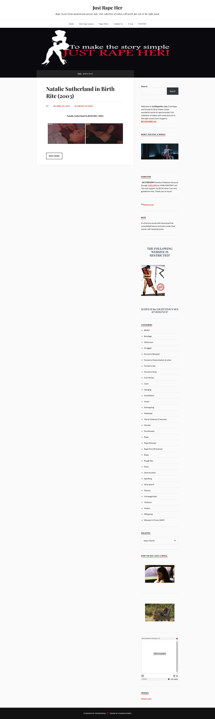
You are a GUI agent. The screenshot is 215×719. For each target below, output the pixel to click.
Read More (54, 156)
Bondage (148, 336)
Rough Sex (148, 461)
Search (144, 86)
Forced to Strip (85, 106)
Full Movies (149, 377)
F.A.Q (130, 23)
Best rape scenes (86, 23)
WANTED (142, 23)
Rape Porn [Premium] (153, 449)
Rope (146, 455)
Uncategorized (150, 496)
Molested (148, 413)
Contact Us (118, 23)
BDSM (147, 330)
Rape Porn (103, 23)
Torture (147, 490)
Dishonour (148, 342)
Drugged (148, 348)
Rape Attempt (150, 443)
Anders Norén (124, 713)
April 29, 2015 (63, 106)
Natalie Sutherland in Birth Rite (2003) (80, 92)
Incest (146, 401)
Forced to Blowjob (152, 354)
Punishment (149, 431)
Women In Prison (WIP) (154, 520)
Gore (146, 383)
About (71, 23)
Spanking (148, 478)
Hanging (147, 389)
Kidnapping (149, 407)
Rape (146, 437)
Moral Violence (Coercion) (155, 419)
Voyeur (147, 508)
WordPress (100, 713)
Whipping (148, 514)
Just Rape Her (107, 7)
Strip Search (149, 484)
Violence (148, 502)
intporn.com (146, 698)
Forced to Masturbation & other (157, 360)
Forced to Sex (150, 366)
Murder (147, 425)
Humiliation (149, 395)
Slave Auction (150, 472)
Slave (146, 466)
